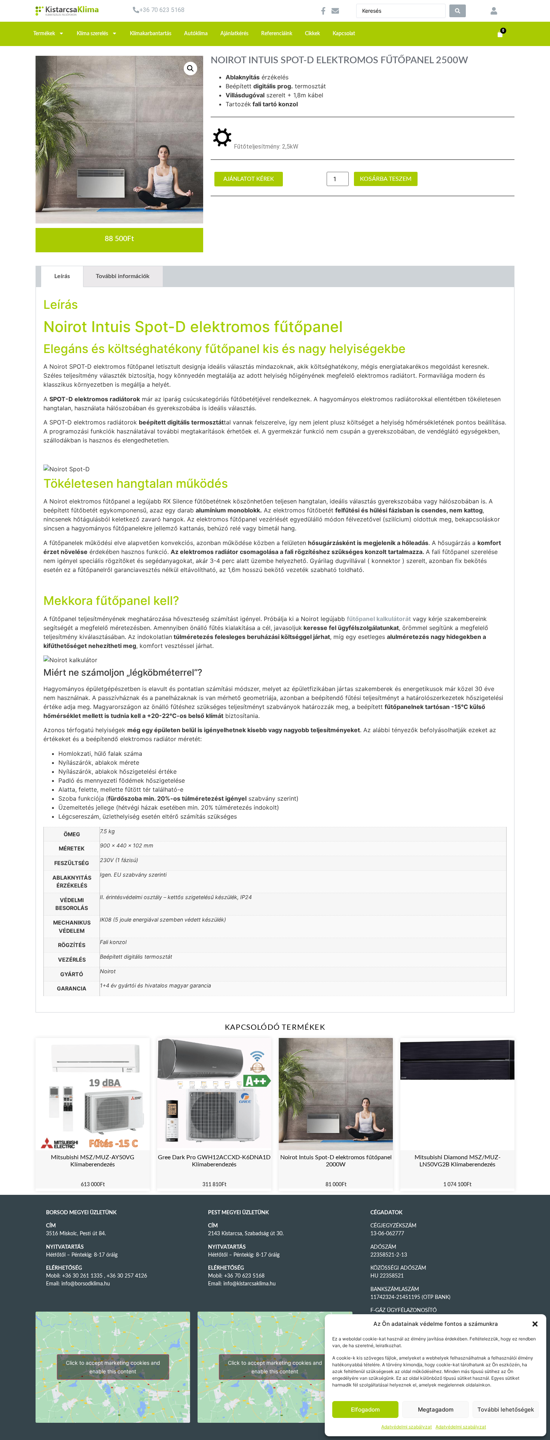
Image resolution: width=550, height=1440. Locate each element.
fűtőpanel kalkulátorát (379, 618)
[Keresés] (457, 10)
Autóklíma (196, 33)
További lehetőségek (505, 1409)
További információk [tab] (123, 276)
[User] (494, 11)
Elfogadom (365, 1409)
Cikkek (312, 33)
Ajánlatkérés (234, 33)
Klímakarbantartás (150, 33)
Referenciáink (276, 33)
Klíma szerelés (92, 33)
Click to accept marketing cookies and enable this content (113, 1367)
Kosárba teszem (386, 179)
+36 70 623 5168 (161, 9)
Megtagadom (435, 1409)
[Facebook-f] (323, 11)
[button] (535, 1324)
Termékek (44, 33)
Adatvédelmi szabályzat (406, 1427)
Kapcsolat (344, 33)
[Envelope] (335, 11)
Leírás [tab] (62, 276)
